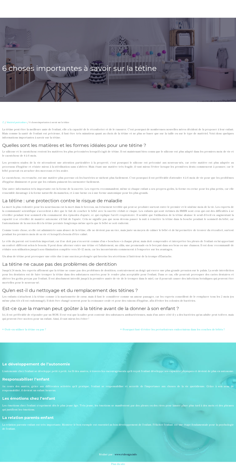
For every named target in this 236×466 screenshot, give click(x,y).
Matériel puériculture (17, 122)
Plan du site (118, 464)
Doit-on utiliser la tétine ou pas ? (25, 329)
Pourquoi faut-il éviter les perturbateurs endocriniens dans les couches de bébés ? (174, 329)
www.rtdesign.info (126, 454)
